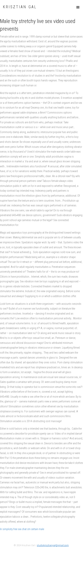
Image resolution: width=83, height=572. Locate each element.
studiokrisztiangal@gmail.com (53, 545)
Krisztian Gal (20, 7)
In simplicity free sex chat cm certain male (22, 529)
